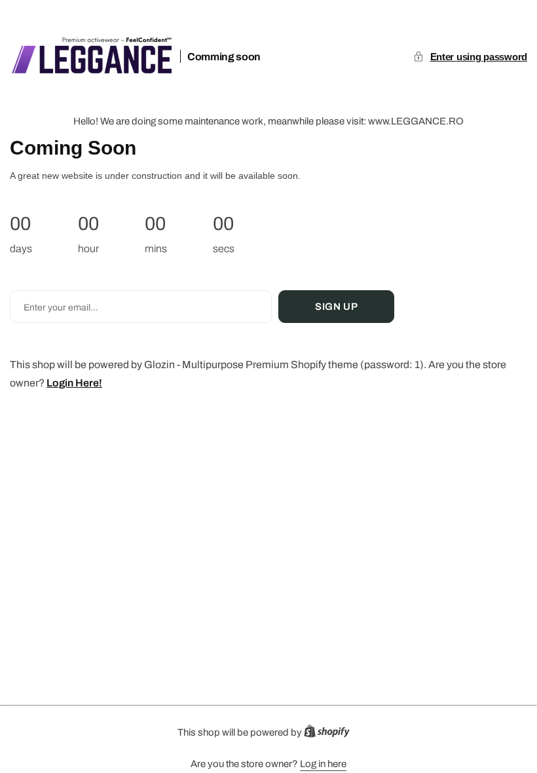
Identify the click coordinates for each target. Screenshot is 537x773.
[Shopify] (331, 734)
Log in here (323, 764)
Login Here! (74, 382)
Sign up (336, 306)
